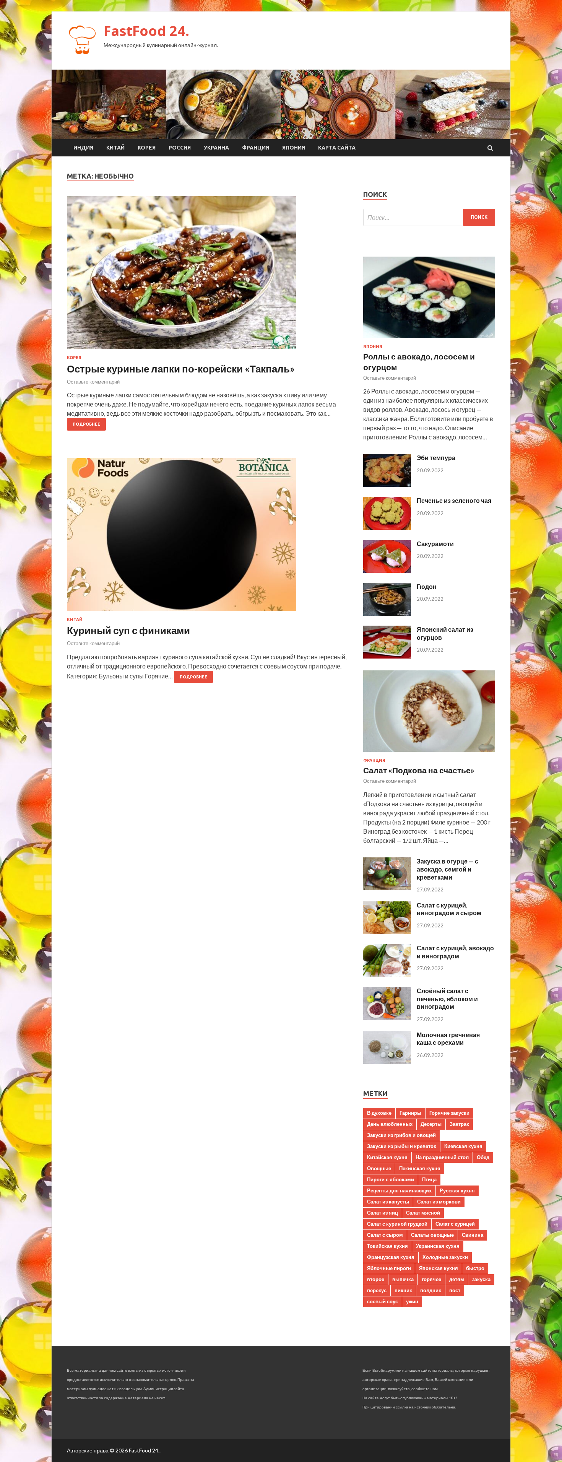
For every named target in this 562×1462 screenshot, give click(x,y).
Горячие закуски (449, 1113)
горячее (431, 1279)
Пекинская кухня (419, 1168)
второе (375, 1279)
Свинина (472, 1235)
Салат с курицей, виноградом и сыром (449, 909)
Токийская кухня (387, 1246)
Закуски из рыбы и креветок (401, 1146)
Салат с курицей (455, 1224)
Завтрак (459, 1124)
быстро (475, 1268)
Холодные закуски (445, 1257)
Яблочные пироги (389, 1268)
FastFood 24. (146, 30)
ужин (412, 1301)
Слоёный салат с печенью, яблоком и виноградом (447, 998)
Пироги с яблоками (390, 1179)
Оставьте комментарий (93, 382)
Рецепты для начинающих (399, 1190)
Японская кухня (438, 1268)
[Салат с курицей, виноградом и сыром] (387, 931)
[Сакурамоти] (387, 570)
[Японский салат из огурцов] (387, 656)
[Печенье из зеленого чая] (387, 527)
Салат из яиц (382, 1213)
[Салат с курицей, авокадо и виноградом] (387, 974)
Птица (429, 1179)
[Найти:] (429, 217)
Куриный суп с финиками (128, 630)
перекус (377, 1290)
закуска (481, 1279)
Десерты (431, 1124)
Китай (115, 148)
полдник (430, 1290)
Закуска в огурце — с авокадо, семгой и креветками (447, 869)
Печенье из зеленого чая (454, 500)
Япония (293, 148)
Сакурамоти (435, 543)
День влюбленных (390, 1124)
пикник (403, 1290)
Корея (147, 148)
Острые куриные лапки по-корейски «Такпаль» (181, 369)
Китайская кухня (387, 1157)
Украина (216, 148)
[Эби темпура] (387, 484)
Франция (255, 148)
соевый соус (382, 1301)
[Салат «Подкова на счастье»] (429, 753)
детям (456, 1279)
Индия (83, 148)
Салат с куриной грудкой (397, 1224)
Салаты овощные (432, 1235)
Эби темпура (436, 457)
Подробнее (86, 424)
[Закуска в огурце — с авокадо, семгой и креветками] (387, 887)
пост (454, 1290)
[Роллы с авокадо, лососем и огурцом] (429, 339)
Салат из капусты (388, 1202)
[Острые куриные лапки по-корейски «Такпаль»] (207, 275)
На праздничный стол (442, 1157)
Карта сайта (337, 148)
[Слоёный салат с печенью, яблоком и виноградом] (387, 1017)
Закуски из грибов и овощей (401, 1135)
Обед (483, 1157)
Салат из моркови (439, 1202)
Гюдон (427, 586)
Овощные (379, 1168)
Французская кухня (390, 1257)
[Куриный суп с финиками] (207, 537)
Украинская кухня (438, 1246)
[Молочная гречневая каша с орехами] (387, 1061)
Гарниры (410, 1113)
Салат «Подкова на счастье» (418, 770)
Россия (180, 148)
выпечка (403, 1279)
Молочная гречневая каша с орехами (448, 1038)
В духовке (379, 1113)
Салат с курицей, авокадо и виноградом (455, 951)
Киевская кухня (463, 1146)
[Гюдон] (387, 613)
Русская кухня (457, 1190)
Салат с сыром (385, 1235)
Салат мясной (423, 1213)
